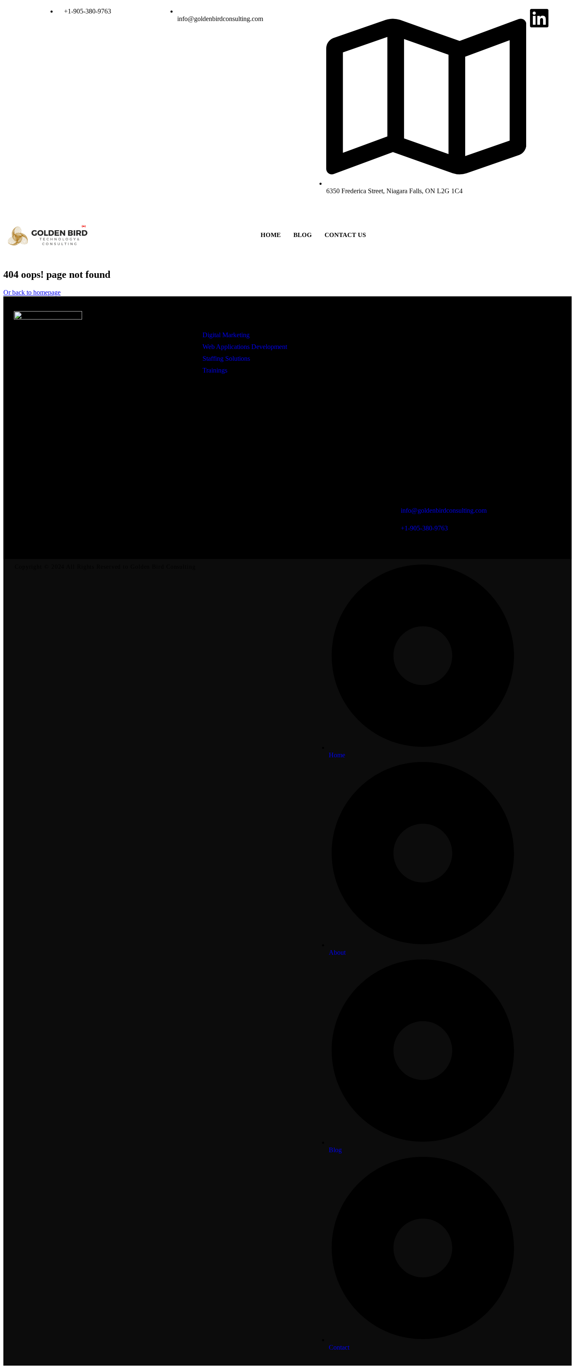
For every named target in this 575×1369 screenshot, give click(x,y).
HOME (271, 235)
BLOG (302, 235)
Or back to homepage (32, 292)
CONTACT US (345, 235)
